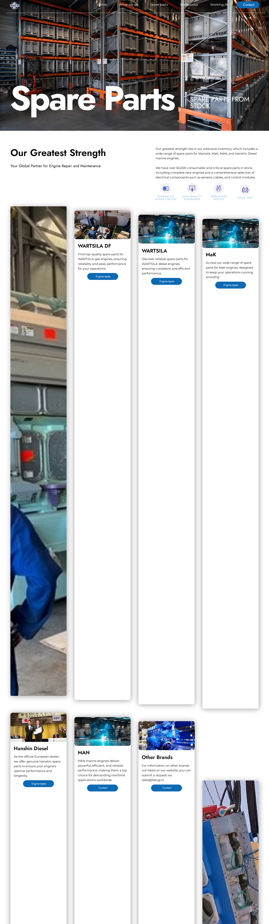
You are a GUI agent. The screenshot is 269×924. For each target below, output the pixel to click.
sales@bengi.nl (153, 780)
